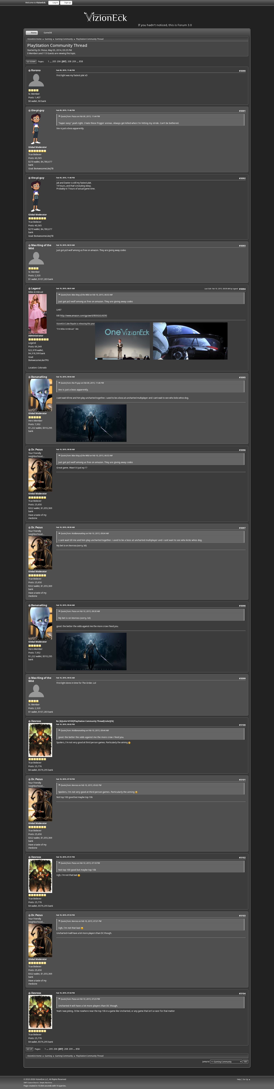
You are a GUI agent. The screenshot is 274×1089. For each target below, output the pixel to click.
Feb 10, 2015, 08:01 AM (65, 288)
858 (81, 61)
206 (59, 61)
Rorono (36, 70)
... (51, 61)
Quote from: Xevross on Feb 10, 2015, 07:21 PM (81, 921)
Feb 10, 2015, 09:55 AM (65, 678)
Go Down (31, 61)
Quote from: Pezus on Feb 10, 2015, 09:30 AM (80, 611)
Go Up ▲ (246, 1079)
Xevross (36, 721)
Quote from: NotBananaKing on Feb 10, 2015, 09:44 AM (85, 730)
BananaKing (39, 377)
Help (239, 1079)
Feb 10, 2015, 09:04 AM (65, 377)
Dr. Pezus (37, 449)
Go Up (29, 1049)
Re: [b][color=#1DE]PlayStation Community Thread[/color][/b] (85, 721)
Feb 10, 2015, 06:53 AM (65, 245)
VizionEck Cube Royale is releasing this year (75, 323)
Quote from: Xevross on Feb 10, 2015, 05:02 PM (81, 785)
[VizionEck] (29, 363)
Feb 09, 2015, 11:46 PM (65, 70)
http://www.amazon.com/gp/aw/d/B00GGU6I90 (83, 315)
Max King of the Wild (39, 246)
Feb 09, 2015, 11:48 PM (65, 177)
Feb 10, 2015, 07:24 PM (65, 993)
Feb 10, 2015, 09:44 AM (65, 605)
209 (74, 61)
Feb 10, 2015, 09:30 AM (65, 449)
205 (54, 61)
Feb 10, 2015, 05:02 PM (65, 724)
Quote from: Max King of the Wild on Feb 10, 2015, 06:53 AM (86, 294)
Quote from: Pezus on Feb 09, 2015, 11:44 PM (80, 116)
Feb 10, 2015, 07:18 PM (65, 779)
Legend (35, 288)
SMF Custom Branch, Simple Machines (38, 1082)
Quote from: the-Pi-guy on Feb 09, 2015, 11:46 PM (82, 383)
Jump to (205, 1061)
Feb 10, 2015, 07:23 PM (65, 915)
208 (69, 61)
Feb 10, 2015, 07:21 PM (65, 857)
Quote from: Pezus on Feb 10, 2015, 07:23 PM (80, 999)
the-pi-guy (37, 110)
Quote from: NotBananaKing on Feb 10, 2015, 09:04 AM (85, 533)
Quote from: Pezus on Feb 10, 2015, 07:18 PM (80, 863)
